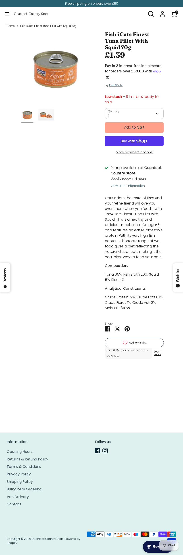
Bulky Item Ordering (24, 489)
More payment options (134, 152)
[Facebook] (97, 450)
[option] (55, 69)
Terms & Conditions (24, 466)
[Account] (162, 12)
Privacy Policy (19, 474)
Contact (14, 504)
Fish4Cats (116, 85)
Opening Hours (20, 451)
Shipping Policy (20, 481)
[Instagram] (105, 450)
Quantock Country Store (31, 14)
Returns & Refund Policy (27, 459)
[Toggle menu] (7, 13)
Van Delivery (18, 496)
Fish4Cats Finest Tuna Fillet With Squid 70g (48, 26)
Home (11, 26)
